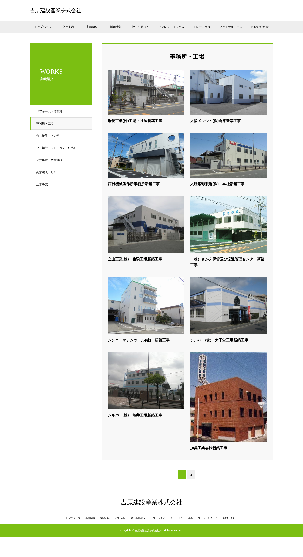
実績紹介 (92, 27)
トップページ (43, 27)
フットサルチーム (230, 27)
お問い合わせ (260, 27)
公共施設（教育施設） (50, 160)
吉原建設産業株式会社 (55, 10)
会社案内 (68, 27)
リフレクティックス (171, 27)
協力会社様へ (140, 27)
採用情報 (116, 27)
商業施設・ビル (46, 172)
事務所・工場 (45, 123)
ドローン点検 (201, 27)
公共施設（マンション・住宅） (56, 148)
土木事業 (42, 184)
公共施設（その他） (49, 135)
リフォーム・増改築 (49, 111)
